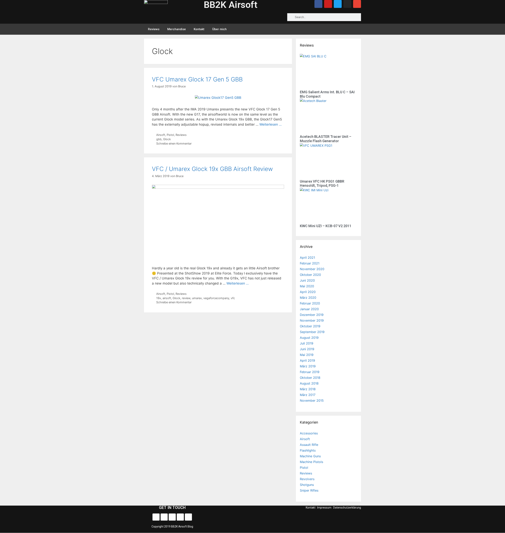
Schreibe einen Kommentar (174, 143)
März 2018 (308, 389)
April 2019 (307, 360)
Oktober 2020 (310, 275)
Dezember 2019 (312, 315)
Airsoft (160, 134)
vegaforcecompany (216, 298)
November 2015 (312, 400)
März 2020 (308, 298)
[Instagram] (347, 4)
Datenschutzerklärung (347, 507)
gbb (159, 139)
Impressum (324, 507)
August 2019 (309, 338)
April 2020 (308, 292)
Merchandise (176, 29)
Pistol (170, 134)
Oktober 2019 (310, 326)
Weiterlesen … (270, 124)
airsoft (167, 298)
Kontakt (199, 29)
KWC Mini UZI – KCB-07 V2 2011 (325, 226)
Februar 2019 (309, 372)
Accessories (309, 433)
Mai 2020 (307, 286)
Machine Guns (310, 456)
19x (158, 298)
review (186, 298)
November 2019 (312, 320)
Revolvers (307, 479)
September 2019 (312, 332)
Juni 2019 (307, 349)
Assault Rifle (309, 445)
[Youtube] (328, 4)
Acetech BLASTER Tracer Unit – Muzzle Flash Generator (325, 138)
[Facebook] (318, 4)
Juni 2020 (307, 280)
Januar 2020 (309, 309)
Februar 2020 (310, 303)
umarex (197, 298)
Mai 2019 (306, 355)
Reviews (153, 29)
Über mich (219, 29)
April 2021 (307, 257)
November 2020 (312, 269)
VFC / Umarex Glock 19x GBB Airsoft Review (212, 168)
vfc (233, 298)
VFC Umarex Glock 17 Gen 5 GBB (197, 79)
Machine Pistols (311, 462)
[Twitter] (338, 4)
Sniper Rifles (309, 490)
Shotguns (307, 485)
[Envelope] (357, 4)
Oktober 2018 (310, 378)
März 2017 (307, 395)
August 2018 (309, 383)
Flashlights (308, 450)
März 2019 (308, 366)
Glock (167, 139)
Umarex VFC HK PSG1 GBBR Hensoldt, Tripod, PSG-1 (322, 183)
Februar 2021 (309, 263)
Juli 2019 (306, 343)
